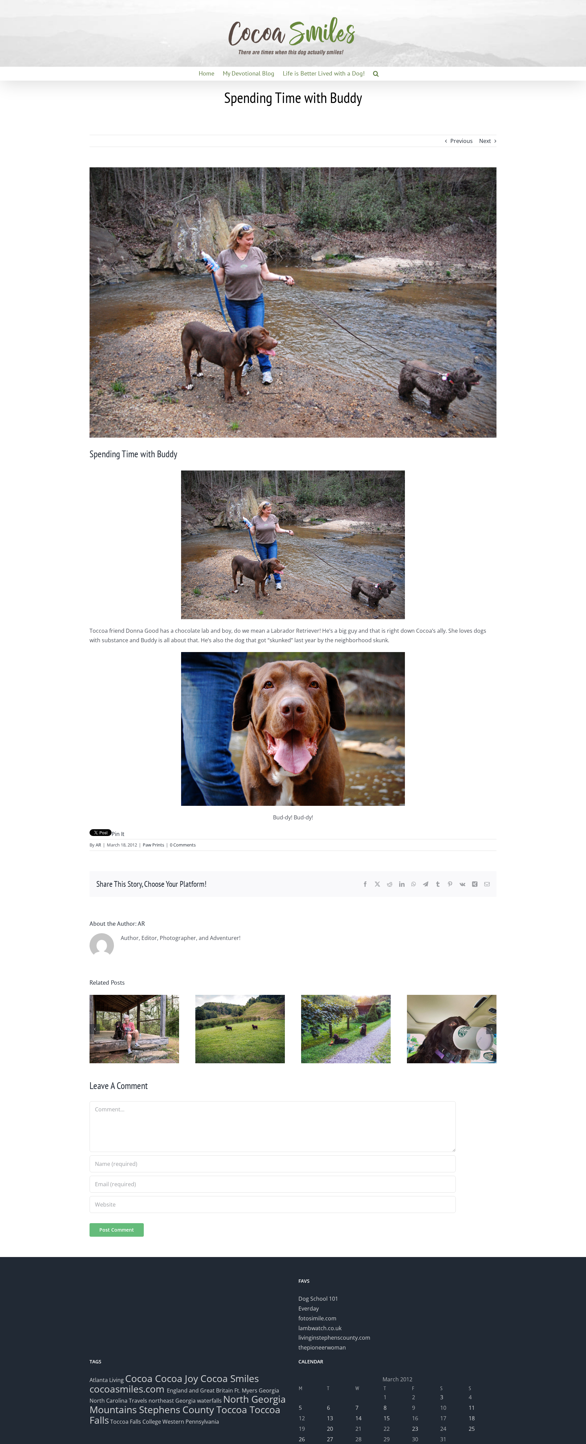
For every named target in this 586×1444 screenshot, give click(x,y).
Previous (461, 141)
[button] (376, 73)
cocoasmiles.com (128, 1388)
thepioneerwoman (322, 1347)
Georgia (269, 1390)
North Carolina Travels (118, 1400)
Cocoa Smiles (229, 1378)
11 (472, 1407)
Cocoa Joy (176, 1378)
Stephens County (176, 1409)
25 (472, 1428)
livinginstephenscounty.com (334, 1337)
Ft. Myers (245, 1390)
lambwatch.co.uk (319, 1328)
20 (330, 1428)
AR (98, 845)
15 (387, 1418)
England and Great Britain (200, 1390)
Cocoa (139, 1378)
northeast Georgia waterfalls (185, 1400)
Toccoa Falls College (135, 1421)
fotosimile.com (317, 1318)
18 (472, 1418)
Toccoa (231, 1409)
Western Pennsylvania (190, 1421)
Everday (308, 1308)
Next (485, 141)
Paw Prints (153, 845)
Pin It (118, 834)
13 (330, 1418)
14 (358, 1418)
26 (302, 1439)
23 (415, 1428)
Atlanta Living (107, 1380)
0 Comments (183, 845)
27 (330, 1439)
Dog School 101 (318, 1298)
